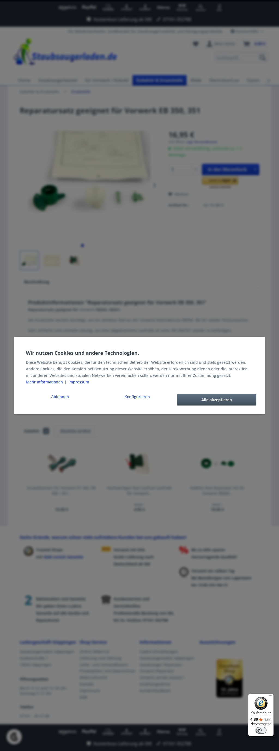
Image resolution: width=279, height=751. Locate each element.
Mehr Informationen (45, 382)
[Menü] (270, 697)
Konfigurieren (137, 396)
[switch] (261, 730)
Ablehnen (60, 396)
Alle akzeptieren (216, 399)
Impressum (78, 382)
